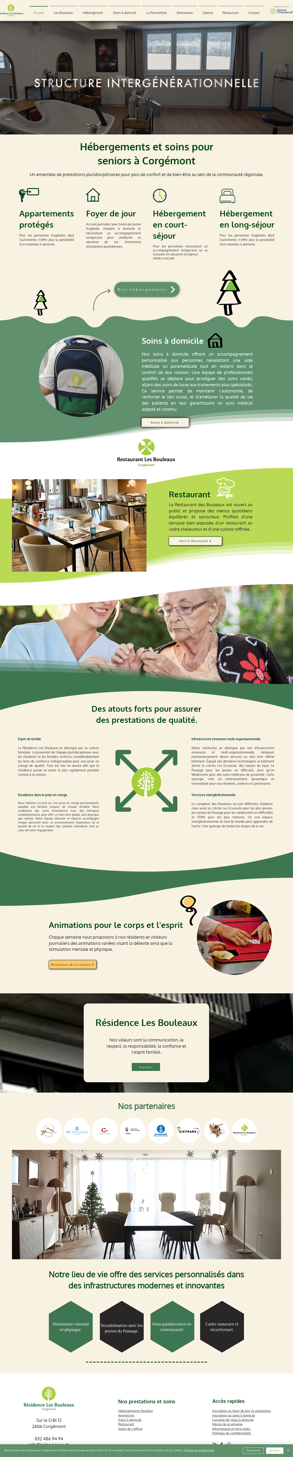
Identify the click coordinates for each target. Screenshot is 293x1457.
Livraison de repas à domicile (233, 1420)
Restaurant (126, 1424)
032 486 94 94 (49, 1438)
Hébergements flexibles (135, 1411)
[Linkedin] (214, 1444)
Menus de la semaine (227, 1424)
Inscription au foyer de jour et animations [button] (241, 1411)
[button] (63, 11)
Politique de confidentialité (232, 1433)
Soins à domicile (130, 1420)
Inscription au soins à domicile (233, 1415)
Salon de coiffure (130, 1429)
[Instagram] (229, 1444)
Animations (126, 1415)
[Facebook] (221, 1444)
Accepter (274, 1450)
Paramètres (253, 1450)
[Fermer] (288, 1450)
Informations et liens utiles (231, 1429)
